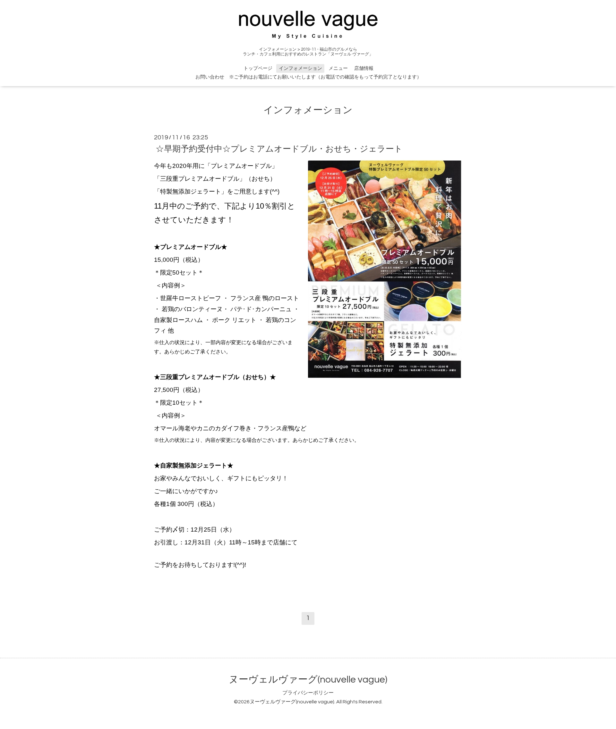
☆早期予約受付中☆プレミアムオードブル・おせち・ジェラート (279, 149)
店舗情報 (363, 68)
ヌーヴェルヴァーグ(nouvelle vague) (308, 679)
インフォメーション (300, 68)
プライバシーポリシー (308, 692)
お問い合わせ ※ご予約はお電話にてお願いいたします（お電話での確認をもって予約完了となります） (308, 77)
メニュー (338, 68)
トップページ (258, 68)
